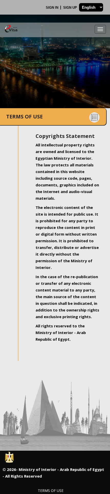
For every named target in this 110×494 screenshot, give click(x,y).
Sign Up (70, 7)
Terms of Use (50, 490)
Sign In (52, 7)
